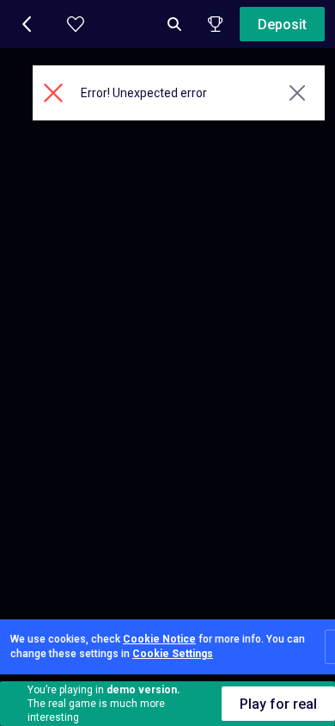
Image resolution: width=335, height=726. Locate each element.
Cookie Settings (172, 654)
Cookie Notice (159, 639)
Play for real (278, 704)
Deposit (282, 24)
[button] (27, 24)
